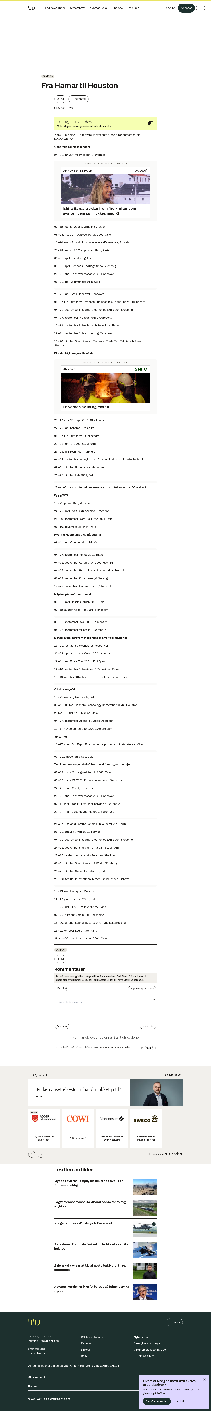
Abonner (186, 8)
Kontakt (33, 1386)
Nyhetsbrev (141, 1337)
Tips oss (174, 1322)
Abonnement (36, 1377)
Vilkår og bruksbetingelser (150, 1349)
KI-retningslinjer (144, 1356)
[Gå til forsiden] (31, 8)
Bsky (84, 1356)
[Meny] (200, 8)
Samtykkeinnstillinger (147, 1343)
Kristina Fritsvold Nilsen (43, 1340)
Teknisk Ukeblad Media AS (56, 1399)
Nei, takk (180, 1401)
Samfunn (47, 76)
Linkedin (86, 1349)
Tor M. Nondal (37, 1353)
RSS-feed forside (92, 1337)
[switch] (151, 123)
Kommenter (80, 99)
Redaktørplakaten (107, 1365)
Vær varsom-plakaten (77, 1365)
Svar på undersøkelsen (157, 1401)
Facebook (87, 1343)
